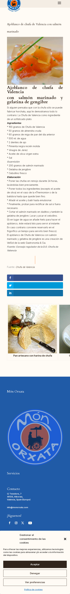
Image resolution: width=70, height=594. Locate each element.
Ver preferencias (35, 582)
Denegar (35, 573)
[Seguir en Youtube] (30, 522)
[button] (65, 539)
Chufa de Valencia (25, 267)
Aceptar (35, 564)
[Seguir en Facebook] (9, 522)
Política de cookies (33, 589)
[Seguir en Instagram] (16, 522)
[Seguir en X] (22, 522)
